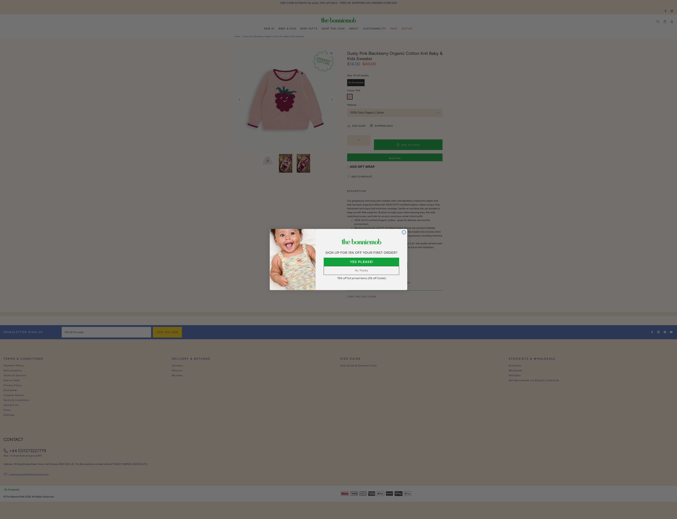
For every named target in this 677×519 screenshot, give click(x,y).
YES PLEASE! (361, 262)
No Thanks (361, 270)
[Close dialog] (404, 232)
